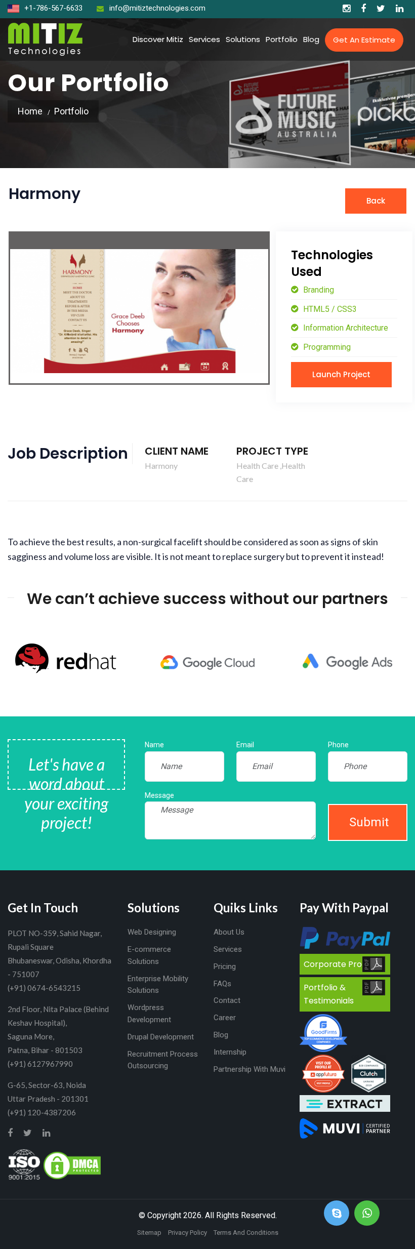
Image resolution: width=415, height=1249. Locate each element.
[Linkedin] (399, 9)
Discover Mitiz (158, 39)
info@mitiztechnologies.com (157, 8)
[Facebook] (363, 9)
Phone (338, 745)
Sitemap (149, 1232)
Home (30, 111)
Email (245, 745)
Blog (311, 39)
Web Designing (152, 932)
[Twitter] (381, 9)
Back (375, 200)
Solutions (243, 39)
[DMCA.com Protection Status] (72, 1164)
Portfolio (282, 39)
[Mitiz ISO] (24, 1164)
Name (154, 745)
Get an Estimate (364, 39)
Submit (369, 822)
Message (159, 795)
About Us (229, 932)
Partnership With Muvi (249, 1069)
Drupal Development (161, 1036)
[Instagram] (346, 9)
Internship (230, 1052)
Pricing (225, 966)
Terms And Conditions (246, 1232)
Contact (227, 1000)
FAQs (222, 983)
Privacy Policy (187, 1232)
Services (204, 39)
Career (225, 1017)
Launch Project (341, 374)
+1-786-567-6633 (52, 8)
